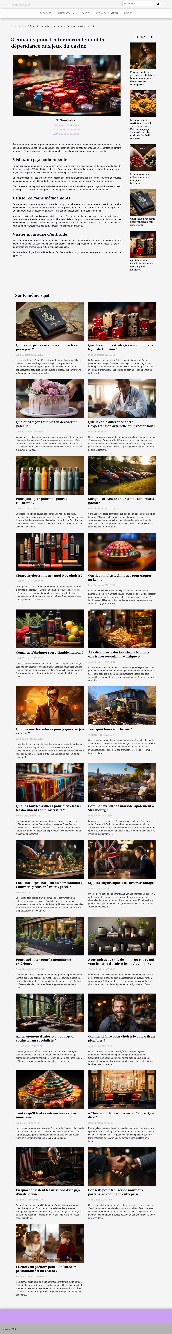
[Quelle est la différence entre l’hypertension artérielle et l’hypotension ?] (122, 398)
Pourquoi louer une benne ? (110, 729)
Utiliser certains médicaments (66, 130)
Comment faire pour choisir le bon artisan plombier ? (121, 1038)
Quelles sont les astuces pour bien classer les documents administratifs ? (48, 808)
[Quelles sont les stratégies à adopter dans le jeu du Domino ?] (143, 244)
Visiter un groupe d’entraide (66, 134)
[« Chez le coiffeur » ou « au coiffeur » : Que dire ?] (122, 1089)
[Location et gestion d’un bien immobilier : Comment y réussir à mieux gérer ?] (50, 859)
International (66, 13)
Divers (128, 13)
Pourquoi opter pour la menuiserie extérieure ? (43, 961)
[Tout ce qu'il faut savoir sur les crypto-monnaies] (50, 1089)
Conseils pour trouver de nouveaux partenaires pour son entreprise (115, 1192)
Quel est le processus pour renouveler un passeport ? (142, 222)
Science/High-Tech (106, 13)
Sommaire (67, 120)
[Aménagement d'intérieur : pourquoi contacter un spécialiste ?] (50, 1013)
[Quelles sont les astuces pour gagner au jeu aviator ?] (50, 705)
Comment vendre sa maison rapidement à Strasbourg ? (121, 808)
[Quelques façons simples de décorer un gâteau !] (50, 398)
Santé (85, 13)
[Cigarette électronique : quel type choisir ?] (50, 552)
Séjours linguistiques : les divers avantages (121, 883)
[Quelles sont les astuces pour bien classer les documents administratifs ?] (50, 782)
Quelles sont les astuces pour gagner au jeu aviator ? (50, 731)
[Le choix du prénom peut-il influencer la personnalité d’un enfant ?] (50, 1243)
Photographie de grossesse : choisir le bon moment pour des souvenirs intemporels (142, 78)
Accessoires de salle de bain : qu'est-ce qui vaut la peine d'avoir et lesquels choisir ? (121, 961)
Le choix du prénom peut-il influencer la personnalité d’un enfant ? (48, 1269)
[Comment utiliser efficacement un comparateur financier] (143, 157)
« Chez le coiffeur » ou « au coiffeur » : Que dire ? (121, 1115)
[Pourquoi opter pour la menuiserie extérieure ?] (50, 936)
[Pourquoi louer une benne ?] (122, 705)
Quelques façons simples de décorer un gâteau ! (47, 424)
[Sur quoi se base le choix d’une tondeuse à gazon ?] (122, 475)
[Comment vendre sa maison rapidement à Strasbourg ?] (122, 782)
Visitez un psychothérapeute (65, 125)
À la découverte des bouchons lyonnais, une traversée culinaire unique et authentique (119, 656)
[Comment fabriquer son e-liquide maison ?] (50, 629)
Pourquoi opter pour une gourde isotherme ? (41, 501)
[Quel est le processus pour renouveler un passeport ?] (143, 202)
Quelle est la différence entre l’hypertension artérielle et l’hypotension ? (121, 424)
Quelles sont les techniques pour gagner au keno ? (120, 577)
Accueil (14, 26)
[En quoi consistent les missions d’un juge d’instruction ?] (50, 1166)
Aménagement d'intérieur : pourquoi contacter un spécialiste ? (45, 1038)
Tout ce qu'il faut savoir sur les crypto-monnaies (46, 1115)
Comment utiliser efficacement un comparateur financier (140, 178)
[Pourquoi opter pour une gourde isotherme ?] (50, 475)
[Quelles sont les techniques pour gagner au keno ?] (122, 552)
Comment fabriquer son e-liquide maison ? (50, 652)
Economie (45, 13)
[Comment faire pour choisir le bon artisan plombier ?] (122, 1013)
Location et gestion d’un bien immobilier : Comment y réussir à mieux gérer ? (49, 885)
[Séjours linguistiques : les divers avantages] (122, 859)
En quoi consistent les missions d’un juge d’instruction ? (48, 1192)
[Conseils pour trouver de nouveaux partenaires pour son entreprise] (122, 1166)
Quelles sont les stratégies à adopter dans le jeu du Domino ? (141, 265)
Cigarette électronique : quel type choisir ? (49, 575)
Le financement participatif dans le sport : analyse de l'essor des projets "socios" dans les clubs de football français (141, 129)
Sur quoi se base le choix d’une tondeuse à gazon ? (121, 501)
